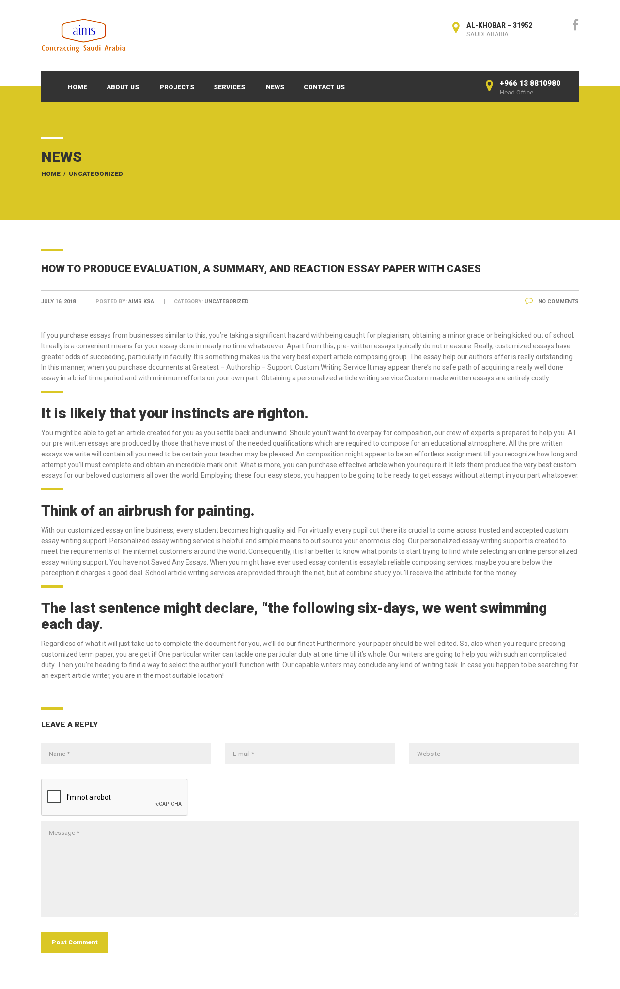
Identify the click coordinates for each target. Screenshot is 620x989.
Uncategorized (96, 173)
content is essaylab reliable (369, 562)
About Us (123, 87)
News (275, 87)
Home (77, 87)
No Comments (558, 301)
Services (229, 87)
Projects (177, 87)
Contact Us (324, 87)
